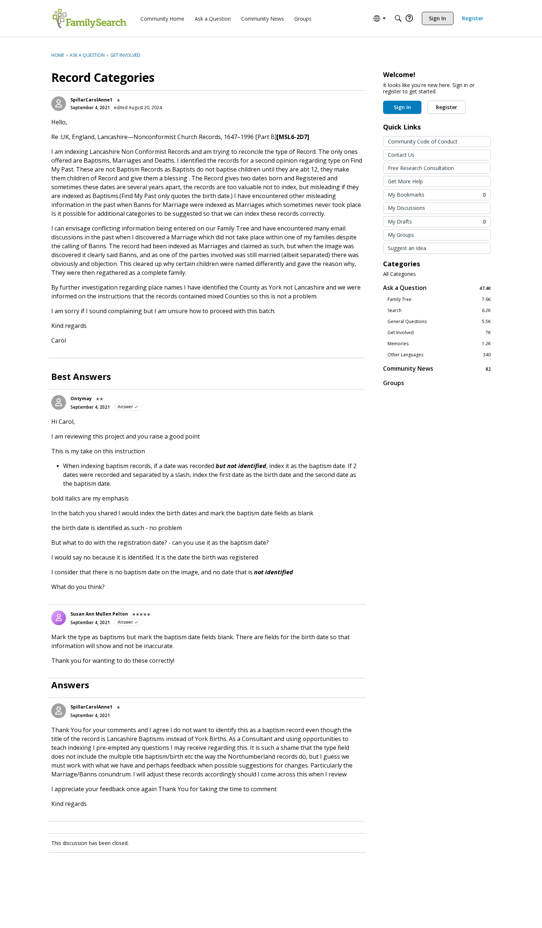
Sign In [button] (402, 107)
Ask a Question (437, 288)
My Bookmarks (437, 194)
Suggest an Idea (407, 248)
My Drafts (437, 221)
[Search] (398, 18)
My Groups (401, 234)
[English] (89, 18)
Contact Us (401, 154)
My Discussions (406, 207)
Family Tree (439, 299)
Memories (439, 343)
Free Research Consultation (421, 168)
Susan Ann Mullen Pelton (99, 614)
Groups (393, 383)
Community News (437, 369)
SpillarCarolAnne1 (91, 100)
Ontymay (81, 398)
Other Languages (439, 355)
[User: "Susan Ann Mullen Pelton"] (58, 617)
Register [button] (446, 107)
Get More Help (405, 181)
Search (439, 310)
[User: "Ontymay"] (58, 402)
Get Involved (439, 332)
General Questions (439, 321)
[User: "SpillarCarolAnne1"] (58, 103)
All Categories (399, 274)
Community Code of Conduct (423, 141)
